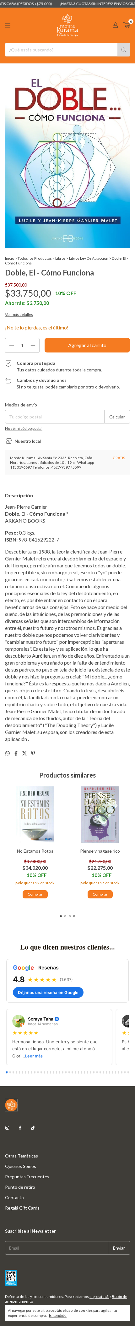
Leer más (34, 1056)
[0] (126, 25)
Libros (60, 258)
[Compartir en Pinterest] (32, 753)
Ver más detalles (19, 314)
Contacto (14, 1197)
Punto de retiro (20, 1187)
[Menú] (8, 25)
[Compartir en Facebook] (16, 753)
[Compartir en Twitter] (25, 753)
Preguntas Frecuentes (27, 1176)
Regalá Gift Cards (22, 1208)
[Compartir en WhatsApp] (8, 753)
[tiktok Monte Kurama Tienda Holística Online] (33, 1127)
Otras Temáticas (21, 1155)
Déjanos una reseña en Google (48, 992)
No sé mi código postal (23, 428)
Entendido (58, 1315)
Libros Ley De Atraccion (88, 258)
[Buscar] (123, 49)
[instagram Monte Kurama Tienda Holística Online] (7, 1127)
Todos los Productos (35, 258)
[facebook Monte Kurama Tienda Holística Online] (20, 1127)
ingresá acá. (99, 1296)
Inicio (9, 258)
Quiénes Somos (20, 1166)
